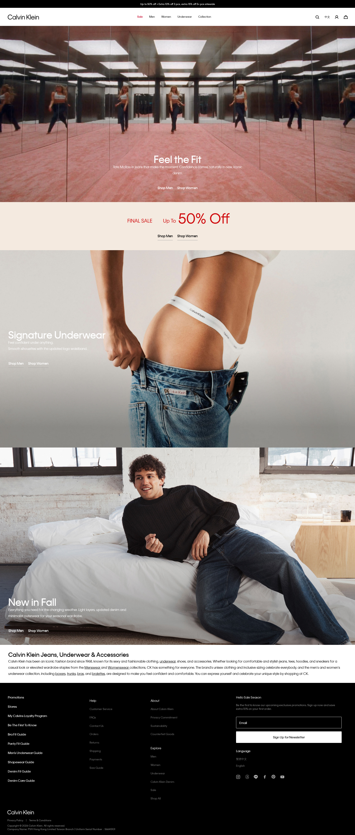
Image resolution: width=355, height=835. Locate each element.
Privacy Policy (15, 820)
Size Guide (96, 767)
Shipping (95, 751)
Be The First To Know (22, 725)
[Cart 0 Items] (346, 16)
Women (155, 765)
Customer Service (101, 709)
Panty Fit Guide (18, 743)
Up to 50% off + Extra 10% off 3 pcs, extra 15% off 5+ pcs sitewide (177, 4)
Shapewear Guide (21, 762)
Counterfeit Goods (162, 734)
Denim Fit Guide (19, 771)
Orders (94, 734)
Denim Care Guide (21, 780)
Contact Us (97, 725)
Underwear (158, 773)
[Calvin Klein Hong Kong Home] (23, 18)
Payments (96, 759)
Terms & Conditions (40, 820)
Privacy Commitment (164, 717)
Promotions (16, 697)
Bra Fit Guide (17, 734)
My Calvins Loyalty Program (27, 716)
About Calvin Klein (162, 709)
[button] (140, 17)
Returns (94, 742)
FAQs (93, 717)
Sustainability (159, 725)
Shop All (156, 798)
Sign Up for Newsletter (289, 737)
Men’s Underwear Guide (25, 753)
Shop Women (187, 188)
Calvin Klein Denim (162, 781)
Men (153, 756)
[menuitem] (328, 17)
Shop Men (165, 188)
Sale (153, 790)
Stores (12, 706)
